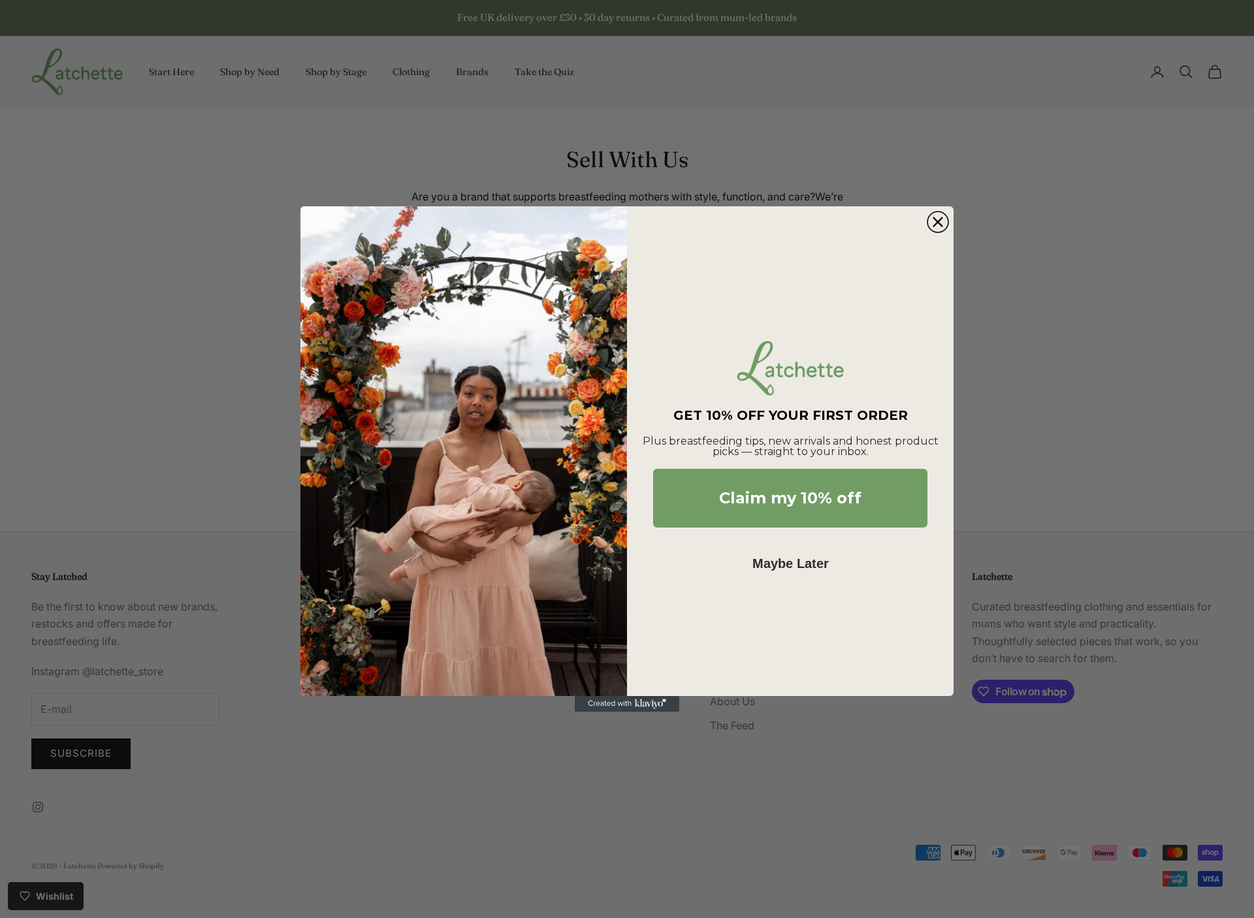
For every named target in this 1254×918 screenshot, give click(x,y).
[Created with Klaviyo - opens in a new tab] (627, 704)
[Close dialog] (937, 222)
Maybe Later (790, 563)
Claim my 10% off (790, 497)
